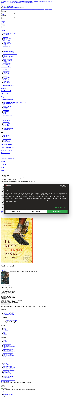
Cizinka (5, 140)
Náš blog (5, 363)
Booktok (5, 113)
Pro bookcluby (6, 377)
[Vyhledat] (14, 13)
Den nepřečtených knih (8, 375)
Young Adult (6, 73)
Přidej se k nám (6, 371)
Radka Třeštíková (7, 125)
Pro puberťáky (6, 72)
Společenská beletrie (8, 38)
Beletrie (3, 30)
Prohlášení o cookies (8, 368)
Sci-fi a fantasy (6, 34)
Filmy (2, 167)
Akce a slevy (6, 111)
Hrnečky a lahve (5, 153)
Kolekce (5, 112)
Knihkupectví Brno (9, 2)
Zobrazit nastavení (35, 211)
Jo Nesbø (5, 124)
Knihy (2, 7)
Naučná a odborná (6, 48)
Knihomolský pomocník (8, 376)
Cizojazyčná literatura (7, 99)
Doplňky (21, 7)
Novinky (5, 108)
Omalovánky (6, 81)
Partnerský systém (7, 366)
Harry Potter (6, 135)
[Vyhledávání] (1, 10)
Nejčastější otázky (7, 350)
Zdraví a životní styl (7, 59)
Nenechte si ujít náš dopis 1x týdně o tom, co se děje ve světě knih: (16, 382)
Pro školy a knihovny (8, 353)
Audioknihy (10, 7)
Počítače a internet (7, 60)
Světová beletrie (7, 43)
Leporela (5, 78)
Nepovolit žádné (16, 211)
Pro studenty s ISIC (7, 354)
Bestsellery (5, 107)
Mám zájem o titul (7, 115)
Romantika (5, 37)
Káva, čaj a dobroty (6, 150)
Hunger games (6, 137)
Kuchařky (4, 88)
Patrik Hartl (6, 122)
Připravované (6, 110)
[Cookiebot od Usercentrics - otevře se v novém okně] (61, 186)
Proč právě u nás (7, 344)
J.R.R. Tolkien (6, 123)
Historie (5, 55)
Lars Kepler (6, 127)
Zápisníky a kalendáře (7, 158)
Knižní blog (26, 2)
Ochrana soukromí (7, 393)
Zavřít (2, 211)
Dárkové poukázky (6, 144)
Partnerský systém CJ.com (9, 367)
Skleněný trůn (6, 141)
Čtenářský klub (6, 372)
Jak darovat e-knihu (7, 347)
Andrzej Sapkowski (7, 129)
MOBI (5, 269)
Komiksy (5, 35)
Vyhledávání (3, 11)
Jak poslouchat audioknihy (9, 346)
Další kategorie (6, 46)
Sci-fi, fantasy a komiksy (9, 77)
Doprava (5, 341)
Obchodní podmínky (8, 394)
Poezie (4, 44)
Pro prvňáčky (6, 71)
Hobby (5, 61)
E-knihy (6, 7)
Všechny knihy (6, 105)
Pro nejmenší (6, 69)
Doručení (3, 2)
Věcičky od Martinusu (7, 147)
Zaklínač (5, 136)
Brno (4, 312)
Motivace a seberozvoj (8, 51)
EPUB (2, 269)
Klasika (5, 39)
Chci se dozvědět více (59, 207)
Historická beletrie (7, 40)
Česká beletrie (6, 42)
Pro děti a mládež (6, 67)
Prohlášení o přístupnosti (8, 370)
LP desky (3, 164)
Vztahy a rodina (7, 57)
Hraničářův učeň (7, 139)
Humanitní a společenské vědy (10, 54)
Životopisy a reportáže (8, 56)
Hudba (3, 161)
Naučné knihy (6, 79)
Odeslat (2, 385)
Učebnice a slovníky (6, 91)
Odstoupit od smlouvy (8, 358)
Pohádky (5, 76)
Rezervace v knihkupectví (9, 351)
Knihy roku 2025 (7, 106)
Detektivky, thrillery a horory (9, 33)
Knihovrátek (16, 2)
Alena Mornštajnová (8, 128)
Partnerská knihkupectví (8, 314)
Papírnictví (4, 156)
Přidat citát (3, 270)
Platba (4, 342)
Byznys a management (8, 52)
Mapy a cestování (6, 96)
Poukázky (21, 2)
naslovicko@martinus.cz (11, 320)
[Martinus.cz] (7, 6)
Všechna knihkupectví (8, 313)
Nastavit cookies (7, 391)
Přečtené (15, 7)
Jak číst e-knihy (6, 345)
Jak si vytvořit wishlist (8, 349)
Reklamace (5, 356)
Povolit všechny (57, 211)
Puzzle (2, 170)
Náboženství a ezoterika (7, 94)
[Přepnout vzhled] (1, 4)
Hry (18, 7)
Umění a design (6, 63)
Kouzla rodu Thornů (5, 285)
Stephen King (6, 120)
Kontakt (31, 2)
